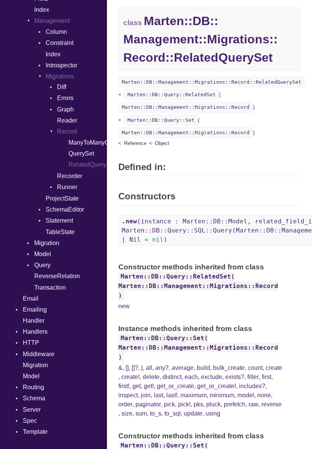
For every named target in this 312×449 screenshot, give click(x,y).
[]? (135, 368)
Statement (59, 220)
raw (253, 404)
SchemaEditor (65, 209)
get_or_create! (216, 386)
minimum (222, 395)
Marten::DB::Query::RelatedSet (171, 94)
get (136, 386)
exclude (211, 377)
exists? (234, 377)
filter (253, 377)
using (212, 413)
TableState (60, 232)
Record (67, 131)
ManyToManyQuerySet (87, 142)
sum (141, 413)
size (126, 413)
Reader (67, 120)
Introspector (61, 65)
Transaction (50, 287)
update (193, 413)
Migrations (60, 76)
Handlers (35, 331)
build (203, 368)
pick (169, 404)
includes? (252, 386)
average (183, 368)
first (266, 377)
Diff (61, 87)
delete (151, 377)
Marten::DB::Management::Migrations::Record (186, 107)
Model (42, 254)
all (149, 368)
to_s (155, 413)
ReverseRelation (57, 276)
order (125, 404)
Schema (34, 398)
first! (123, 386)
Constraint (59, 43)
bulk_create (229, 368)
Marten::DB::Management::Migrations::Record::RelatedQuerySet (211, 82)
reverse (271, 404)
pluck (213, 404)
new (124, 306)
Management (52, 21)
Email (30, 298)
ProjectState (62, 198)
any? (162, 368)
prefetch (234, 404)
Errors (65, 98)
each (191, 377)
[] (127, 368)
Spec (30, 420)
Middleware (38, 354)
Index (41, 9)
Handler (34, 320)
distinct (171, 377)
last (158, 395)
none (264, 395)
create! (130, 377)
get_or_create (175, 386)
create (274, 368)
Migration (46, 243)
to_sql (172, 413)
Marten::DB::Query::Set (160, 120)
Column (56, 32)
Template (35, 431)
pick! (184, 404)
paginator (148, 404)
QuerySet (81, 153)
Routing (33, 387)
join (146, 395)
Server (32, 409)
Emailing (35, 309)
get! (149, 386)
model (245, 395)
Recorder (69, 176)
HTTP (31, 342)
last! (171, 395)
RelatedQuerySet (87, 164)
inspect (128, 395)
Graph (65, 109)
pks (198, 404)
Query (42, 265)
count (255, 368)
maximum (193, 395)
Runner (67, 187)
